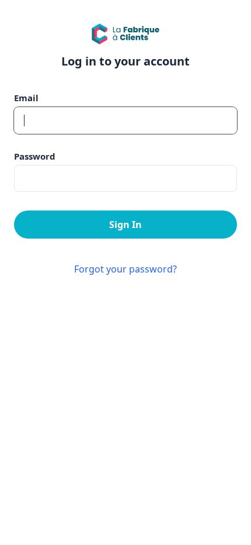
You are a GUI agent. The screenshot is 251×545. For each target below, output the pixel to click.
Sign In (125, 224)
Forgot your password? (125, 269)
